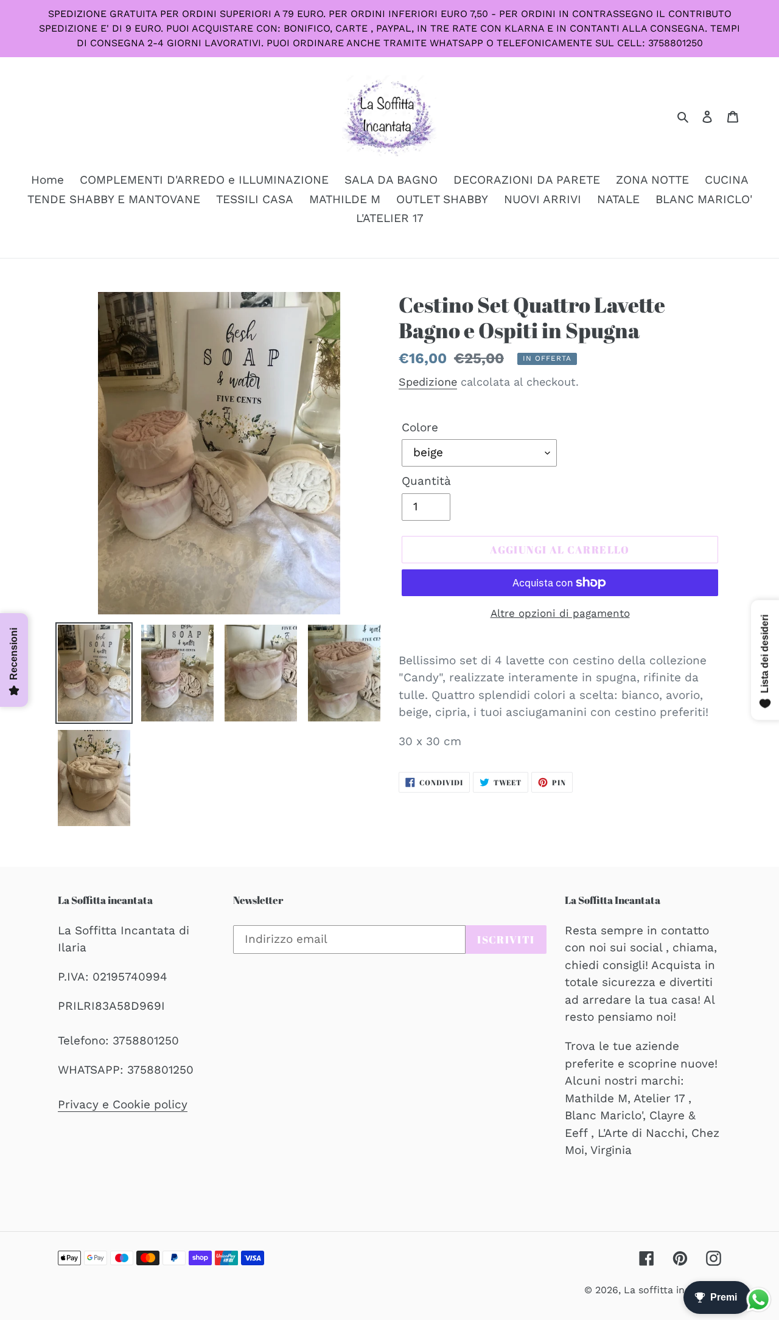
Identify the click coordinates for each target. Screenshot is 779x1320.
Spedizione (428, 381)
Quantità (426, 481)
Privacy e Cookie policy (122, 1104)
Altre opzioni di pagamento (560, 613)
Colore (420, 427)
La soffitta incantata (672, 1290)
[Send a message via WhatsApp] (758, 1299)
